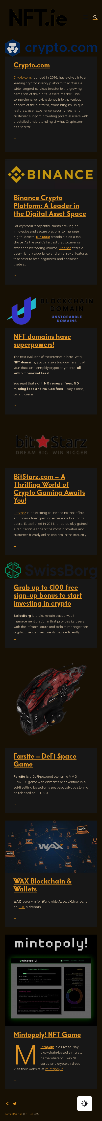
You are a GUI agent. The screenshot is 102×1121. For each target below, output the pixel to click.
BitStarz (20, 513)
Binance (43, 237)
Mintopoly (47, 1047)
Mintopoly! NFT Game (47, 1034)
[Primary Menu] (86, 17)
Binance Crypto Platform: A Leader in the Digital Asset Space (50, 205)
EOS (22, 907)
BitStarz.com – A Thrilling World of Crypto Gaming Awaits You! (49, 488)
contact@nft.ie (13, 1114)
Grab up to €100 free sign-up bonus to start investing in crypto (48, 595)
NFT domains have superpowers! (42, 340)
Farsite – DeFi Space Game (45, 760)
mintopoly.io (54, 1069)
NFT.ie (29, 1114)
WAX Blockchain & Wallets (43, 885)
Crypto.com (32, 64)
